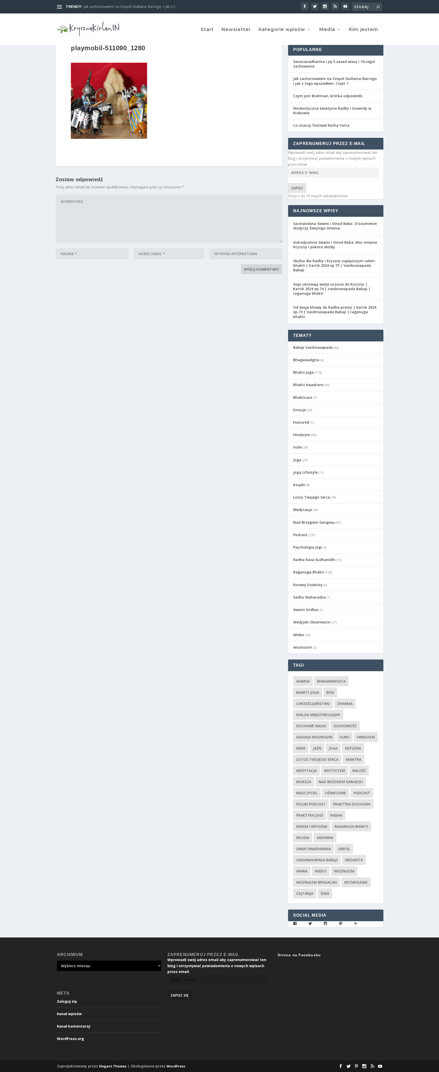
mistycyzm (334, 770)
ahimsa (303, 681)
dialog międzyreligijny (318, 714)
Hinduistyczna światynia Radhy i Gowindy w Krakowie (332, 110)
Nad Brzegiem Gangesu (314, 522)
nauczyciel (307, 792)
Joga (297, 459)
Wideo (298, 634)
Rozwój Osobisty (308, 584)
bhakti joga (307, 692)
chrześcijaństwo (313, 703)
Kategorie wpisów (281, 29)
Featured (301, 422)
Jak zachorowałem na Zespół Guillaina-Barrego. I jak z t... (130, 6)
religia (302, 837)
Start (207, 29)
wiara (301, 871)
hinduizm (366, 737)
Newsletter (236, 29)
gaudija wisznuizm (314, 737)
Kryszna (353, 748)
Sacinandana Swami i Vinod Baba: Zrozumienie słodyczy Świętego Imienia (335, 225)
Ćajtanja (304, 893)
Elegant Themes (113, 1066)
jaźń (317, 748)
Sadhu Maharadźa (309, 597)
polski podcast (311, 804)
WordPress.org (70, 1038)
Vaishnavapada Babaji (317, 859)
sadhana (325, 837)
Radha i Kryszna (311, 826)
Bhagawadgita (306, 359)
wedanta (354, 859)
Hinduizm (301, 434)
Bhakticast (302, 397)
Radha (336, 815)
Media (327, 29)
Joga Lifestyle (305, 472)
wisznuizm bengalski (316, 882)
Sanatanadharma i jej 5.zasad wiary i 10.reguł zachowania (334, 64)
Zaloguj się (67, 1001)
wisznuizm (302, 647)
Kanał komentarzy (73, 1026)
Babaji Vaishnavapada (313, 347)
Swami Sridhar (306, 609)
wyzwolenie (356, 882)
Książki (299, 484)
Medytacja (302, 509)
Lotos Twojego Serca (311, 497)
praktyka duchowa (351, 804)
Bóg (330, 692)
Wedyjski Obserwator (312, 622)
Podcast (300, 534)
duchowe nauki (311, 725)
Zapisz (297, 188)
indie (301, 748)
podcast (362, 792)
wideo (320, 871)
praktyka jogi (309, 815)
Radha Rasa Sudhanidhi (314, 559)
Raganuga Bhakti (308, 572)
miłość (359, 770)
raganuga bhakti (351, 826)
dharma (345, 703)
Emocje (299, 409)
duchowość (345, 725)
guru (345, 737)
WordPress (176, 1066)
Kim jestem (363, 29)
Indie (297, 447)
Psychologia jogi (307, 547)
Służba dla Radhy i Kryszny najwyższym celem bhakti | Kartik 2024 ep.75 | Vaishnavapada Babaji (334, 265)
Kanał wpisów (69, 1013)
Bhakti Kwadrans (308, 384)
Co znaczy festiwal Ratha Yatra (321, 125)
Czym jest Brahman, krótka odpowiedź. (328, 95)
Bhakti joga (303, 372)
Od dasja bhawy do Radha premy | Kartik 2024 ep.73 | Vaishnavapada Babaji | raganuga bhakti (334, 312)
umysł (344, 848)
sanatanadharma (313, 848)
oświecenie (335, 792)
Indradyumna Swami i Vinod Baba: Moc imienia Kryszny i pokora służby (335, 244)
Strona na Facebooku (299, 955)
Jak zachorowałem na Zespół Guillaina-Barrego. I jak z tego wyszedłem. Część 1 (335, 81)
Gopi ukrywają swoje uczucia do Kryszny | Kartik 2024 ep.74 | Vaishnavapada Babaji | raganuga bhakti (331, 289)
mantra (353, 759)
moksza (303, 781)
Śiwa (325, 893)
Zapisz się (179, 995)
